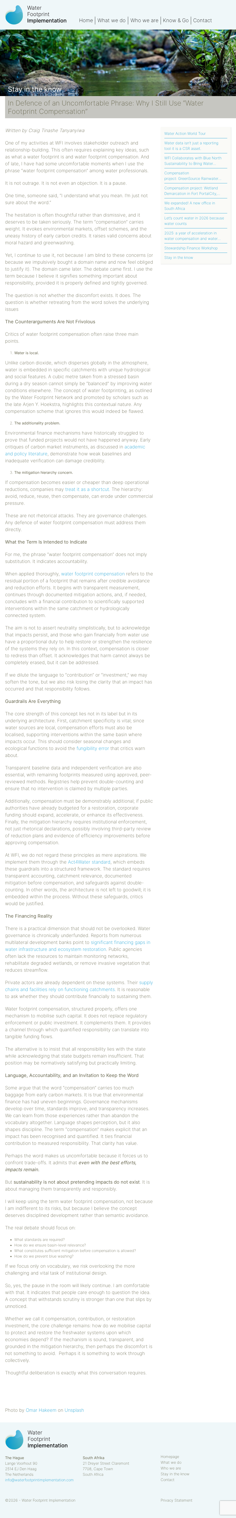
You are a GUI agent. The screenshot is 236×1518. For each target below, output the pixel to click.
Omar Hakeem (41, 1410)
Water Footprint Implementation (42, 14)
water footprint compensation (93, 574)
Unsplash (74, 1410)
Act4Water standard (89, 862)
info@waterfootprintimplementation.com (39, 1480)
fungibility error (93, 748)
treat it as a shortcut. (87, 489)
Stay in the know (178, 257)
